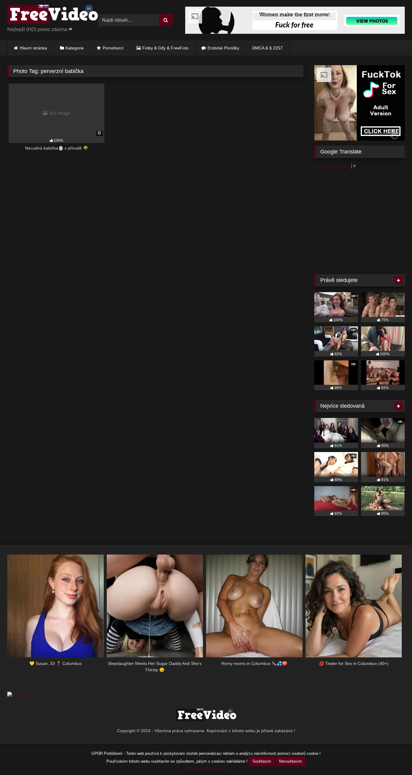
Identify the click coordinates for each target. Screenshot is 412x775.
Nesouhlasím (290, 761)
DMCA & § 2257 (267, 48)
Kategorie (74, 48)
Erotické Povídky (223, 48)
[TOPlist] (17, 695)
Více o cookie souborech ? (206, 769)
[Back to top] (393, 757)
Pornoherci (113, 48)
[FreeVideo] (52, 15)
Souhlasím (261, 761)
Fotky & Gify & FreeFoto (165, 48)
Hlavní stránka (33, 48)
